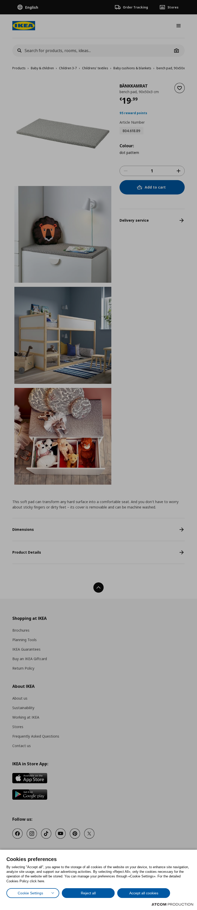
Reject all (88, 893)
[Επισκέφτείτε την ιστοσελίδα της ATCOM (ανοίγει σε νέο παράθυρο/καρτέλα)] (172, 904)
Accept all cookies (143, 893)
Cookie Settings (30, 893)
